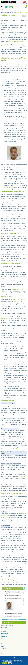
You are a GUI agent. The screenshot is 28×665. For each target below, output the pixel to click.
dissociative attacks (9, 465)
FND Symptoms (13, 12)
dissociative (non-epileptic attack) (15, 41)
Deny (10, 663)
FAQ (2, 643)
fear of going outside (8, 187)
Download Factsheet (8, 622)
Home (2, 12)
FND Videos (3, 648)
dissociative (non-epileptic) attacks (9, 449)
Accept (4, 663)
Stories (2, 638)
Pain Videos (3, 651)
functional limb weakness (17, 299)
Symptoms (6, 12)
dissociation (4, 318)
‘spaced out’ (18, 473)
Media (2, 641)
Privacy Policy (20, 661)
